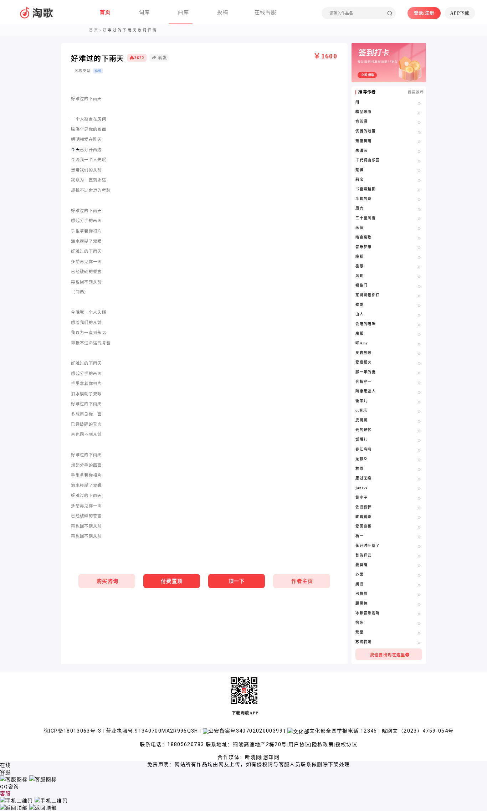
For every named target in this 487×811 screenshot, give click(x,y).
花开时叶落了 (367, 546)
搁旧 (359, 584)
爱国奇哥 (363, 526)
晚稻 (359, 256)
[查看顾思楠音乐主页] (419, 604)
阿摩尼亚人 (365, 391)
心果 (359, 574)
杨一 (359, 536)
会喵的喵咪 (365, 324)
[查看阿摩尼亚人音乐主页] (419, 392)
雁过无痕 (363, 478)
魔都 (359, 333)
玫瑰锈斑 (363, 517)
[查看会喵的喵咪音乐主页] (419, 324)
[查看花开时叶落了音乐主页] (419, 546)
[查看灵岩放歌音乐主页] (419, 353)
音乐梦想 (363, 247)
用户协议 (299, 744)
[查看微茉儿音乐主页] (419, 401)
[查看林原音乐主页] (419, 469)
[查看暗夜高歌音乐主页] (419, 238)
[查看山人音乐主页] (419, 315)
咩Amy (361, 343)
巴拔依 (361, 594)
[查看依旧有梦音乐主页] (419, 507)
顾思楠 (361, 603)
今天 (75, 150)
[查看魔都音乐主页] (419, 334)
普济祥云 (363, 555)
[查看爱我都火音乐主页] (419, 363)
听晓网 (253, 757)
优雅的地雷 (365, 131)
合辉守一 (363, 382)
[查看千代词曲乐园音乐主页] (419, 161)
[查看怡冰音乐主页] (419, 623)
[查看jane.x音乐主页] (419, 488)
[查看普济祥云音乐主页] (419, 556)
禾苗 (359, 228)
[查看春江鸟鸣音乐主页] (419, 450)
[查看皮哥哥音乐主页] (419, 421)
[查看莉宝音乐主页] (419, 180)
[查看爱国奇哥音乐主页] (419, 527)
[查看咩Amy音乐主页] (419, 344)
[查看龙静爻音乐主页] (419, 459)
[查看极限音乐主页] (419, 267)
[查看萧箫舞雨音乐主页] (419, 141)
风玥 (359, 276)
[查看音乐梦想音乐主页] (419, 247)
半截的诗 (363, 199)
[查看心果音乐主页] (419, 575)
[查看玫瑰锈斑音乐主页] (419, 517)
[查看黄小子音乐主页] (419, 498)
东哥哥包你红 (367, 295)
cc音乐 (361, 410)
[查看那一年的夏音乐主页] (419, 372)
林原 (359, 469)
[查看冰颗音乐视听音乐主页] (419, 613)
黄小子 (361, 497)
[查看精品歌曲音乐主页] (419, 112)
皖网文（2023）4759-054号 (418, 731)
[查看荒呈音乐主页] (419, 633)
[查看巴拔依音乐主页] (419, 594)
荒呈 (359, 632)
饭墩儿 (361, 439)
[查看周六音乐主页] (419, 209)
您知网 (271, 757)
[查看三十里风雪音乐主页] (419, 218)
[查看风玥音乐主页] (419, 276)
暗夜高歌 (363, 237)
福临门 (361, 285)
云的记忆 (363, 430)
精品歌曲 (363, 112)
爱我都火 (363, 362)
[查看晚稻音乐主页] (419, 257)
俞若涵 (361, 121)
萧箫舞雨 (363, 141)
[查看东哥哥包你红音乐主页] (419, 295)
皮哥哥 (361, 420)
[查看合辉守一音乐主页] (419, 382)
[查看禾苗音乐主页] (419, 228)
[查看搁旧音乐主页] (419, 584)
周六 (359, 208)
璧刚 (359, 305)
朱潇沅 (361, 151)
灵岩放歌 (363, 353)
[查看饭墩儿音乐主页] (419, 440)
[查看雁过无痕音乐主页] (419, 479)
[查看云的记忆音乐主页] (419, 430)
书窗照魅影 (365, 189)
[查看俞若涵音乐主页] (419, 122)
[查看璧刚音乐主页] (419, 305)
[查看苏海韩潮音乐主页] (419, 642)
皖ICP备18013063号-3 (73, 731)
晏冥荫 (361, 565)
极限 (359, 266)
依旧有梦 (363, 507)
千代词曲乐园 (367, 160)
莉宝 (359, 179)
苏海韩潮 (363, 642)
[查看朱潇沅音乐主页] (419, 151)
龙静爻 (361, 459)
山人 (359, 314)
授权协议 (346, 744)
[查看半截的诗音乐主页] (419, 199)
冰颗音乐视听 (367, 613)
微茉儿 (361, 401)
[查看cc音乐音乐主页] (419, 411)
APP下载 (460, 13)
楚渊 (359, 170)
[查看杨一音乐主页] (419, 536)
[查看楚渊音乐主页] (419, 170)
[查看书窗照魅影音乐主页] (419, 190)
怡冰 (359, 623)
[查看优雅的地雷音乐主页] (419, 131)
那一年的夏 (365, 372)
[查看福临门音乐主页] (419, 286)
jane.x (361, 488)
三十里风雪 (365, 218)
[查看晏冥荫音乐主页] (419, 565)
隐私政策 (323, 744)
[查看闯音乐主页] (419, 103)
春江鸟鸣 (363, 449)
